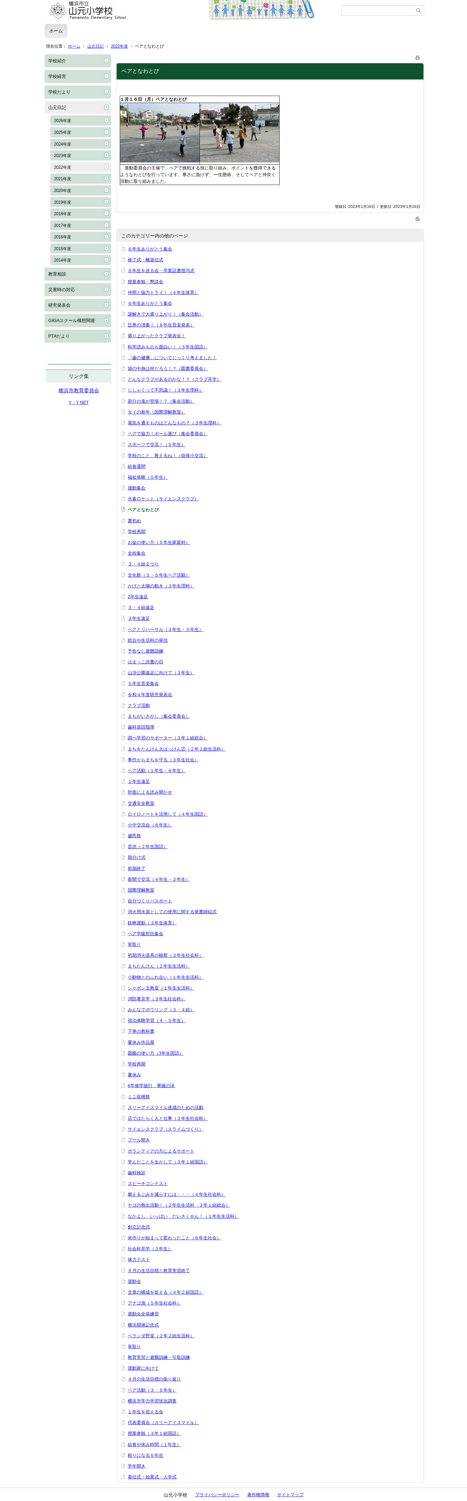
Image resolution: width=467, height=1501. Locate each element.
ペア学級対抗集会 (145, 933)
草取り (134, 944)
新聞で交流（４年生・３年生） (159, 879)
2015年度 (62, 248)
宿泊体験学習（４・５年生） (157, 1020)
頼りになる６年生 (145, 1455)
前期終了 (137, 868)
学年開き (137, 1466)
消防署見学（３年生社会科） (157, 998)
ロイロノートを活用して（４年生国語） (168, 814)
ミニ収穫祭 (139, 1096)
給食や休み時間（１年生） (154, 1444)
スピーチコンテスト (148, 1183)
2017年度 (62, 225)
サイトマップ (290, 1494)
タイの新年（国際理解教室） (157, 412)
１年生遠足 (139, 781)
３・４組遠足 (141, 607)
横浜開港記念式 (143, 1324)
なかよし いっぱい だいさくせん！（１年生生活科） (183, 1216)
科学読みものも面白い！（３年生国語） (168, 346)
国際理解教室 (141, 890)
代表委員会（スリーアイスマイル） (163, 1422)
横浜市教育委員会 (78, 390)
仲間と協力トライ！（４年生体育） (163, 292)
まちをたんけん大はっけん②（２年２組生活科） (177, 748)
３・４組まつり (143, 563)
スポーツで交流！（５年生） (157, 444)
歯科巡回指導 (141, 727)
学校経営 (57, 76)
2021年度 (62, 178)
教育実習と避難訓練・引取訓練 (159, 1357)
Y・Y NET (79, 402)
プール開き (139, 1139)
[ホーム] (193, 10)
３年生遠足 (139, 618)
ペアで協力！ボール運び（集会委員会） (168, 433)
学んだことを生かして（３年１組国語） (168, 1161)
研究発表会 (59, 305)
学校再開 (137, 531)
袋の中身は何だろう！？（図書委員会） (168, 368)
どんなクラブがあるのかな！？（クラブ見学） (174, 379)
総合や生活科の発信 (148, 640)
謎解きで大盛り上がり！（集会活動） (165, 314)
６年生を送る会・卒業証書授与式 (161, 270)
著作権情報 (258, 1494)
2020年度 (62, 190)
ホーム (56, 30)
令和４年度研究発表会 (150, 694)
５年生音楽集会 (143, 683)
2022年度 (119, 46)
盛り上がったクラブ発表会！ (157, 335)
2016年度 (62, 237)
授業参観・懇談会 (145, 281)
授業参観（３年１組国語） (154, 1433)
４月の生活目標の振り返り (154, 1378)
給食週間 (137, 466)
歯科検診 (137, 1172)
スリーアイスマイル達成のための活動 (165, 1107)
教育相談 (57, 274)
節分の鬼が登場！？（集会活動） (161, 401)
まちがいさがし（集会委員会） (159, 716)
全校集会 (137, 553)
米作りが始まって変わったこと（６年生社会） (174, 1237)
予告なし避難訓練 (145, 651)
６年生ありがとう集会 (150, 248)
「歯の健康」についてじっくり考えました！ (172, 357)
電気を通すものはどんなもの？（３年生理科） (174, 422)
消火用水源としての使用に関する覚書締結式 (172, 911)
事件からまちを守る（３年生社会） (163, 759)
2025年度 (62, 132)
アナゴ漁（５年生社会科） (154, 1303)
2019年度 (62, 202)
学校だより (59, 91)
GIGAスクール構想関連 (71, 320)
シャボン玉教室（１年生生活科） (161, 987)
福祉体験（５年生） (148, 477)
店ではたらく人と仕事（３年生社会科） (168, 1118)
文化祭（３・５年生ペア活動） (159, 575)
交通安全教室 (141, 803)
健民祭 (134, 835)
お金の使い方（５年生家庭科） (159, 542)
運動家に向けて (143, 1368)
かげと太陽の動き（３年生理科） (161, 585)
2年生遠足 (138, 596)
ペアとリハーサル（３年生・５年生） (165, 629)
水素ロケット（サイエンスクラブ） (163, 498)
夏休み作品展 (141, 1042)
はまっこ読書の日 (145, 661)
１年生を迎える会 (145, 1411)
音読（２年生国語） (148, 846)
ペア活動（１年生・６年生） (157, 770)
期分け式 (137, 857)
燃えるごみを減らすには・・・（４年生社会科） (177, 1194)
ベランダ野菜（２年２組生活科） (161, 1335)
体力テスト (139, 1259)
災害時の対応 (61, 289)
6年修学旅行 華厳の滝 (151, 1085)
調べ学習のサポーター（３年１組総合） (168, 737)
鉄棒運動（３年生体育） (152, 922)
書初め (134, 520)
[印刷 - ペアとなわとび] (418, 56)
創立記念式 (139, 1227)
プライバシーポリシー (217, 1494)
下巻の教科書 (141, 1031)
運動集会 (137, 487)
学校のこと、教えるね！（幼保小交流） (168, 455)
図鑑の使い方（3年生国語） (156, 1053)
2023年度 (62, 155)
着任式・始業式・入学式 (152, 1476)
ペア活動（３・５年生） (152, 1390)
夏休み (134, 1074)
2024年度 (62, 144)
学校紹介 (57, 60)
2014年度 (62, 260)
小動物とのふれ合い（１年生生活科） (165, 977)
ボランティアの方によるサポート (161, 1151)
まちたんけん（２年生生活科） (159, 966)
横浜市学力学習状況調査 (152, 1400)
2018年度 (62, 213)
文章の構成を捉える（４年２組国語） (165, 1292)
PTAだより (59, 336)
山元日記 (95, 46)
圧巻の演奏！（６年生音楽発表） (161, 324)
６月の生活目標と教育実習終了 (159, 1270)
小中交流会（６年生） (150, 824)
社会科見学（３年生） (150, 1248)
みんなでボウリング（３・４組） (161, 1009)
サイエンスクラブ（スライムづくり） (165, 1129)
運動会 (134, 1281)
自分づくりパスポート (150, 900)
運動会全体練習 (143, 1313)
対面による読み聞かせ (150, 792)
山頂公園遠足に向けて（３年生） (161, 672)
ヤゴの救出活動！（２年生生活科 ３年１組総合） (179, 1205)
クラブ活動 (139, 705)
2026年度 (62, 120)
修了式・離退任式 (145, 259)
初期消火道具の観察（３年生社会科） (165, 955)
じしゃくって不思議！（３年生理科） (165, 390)
